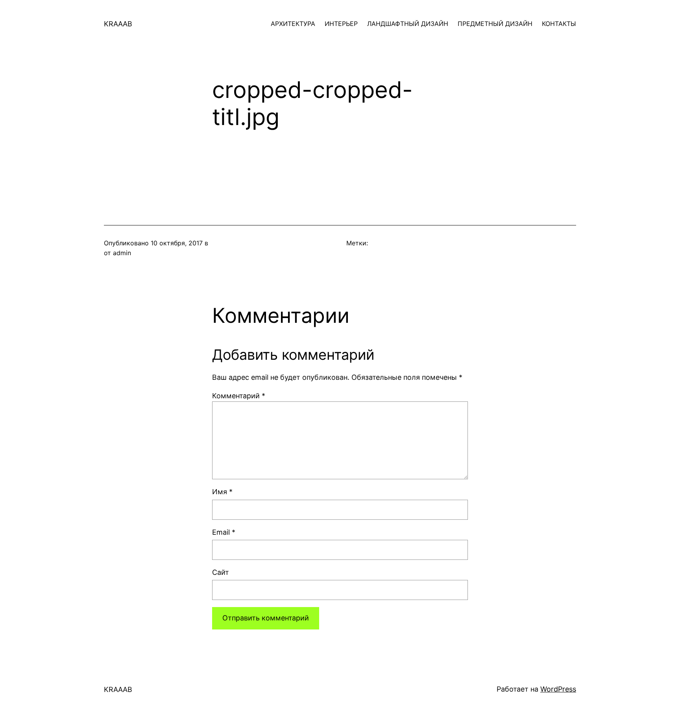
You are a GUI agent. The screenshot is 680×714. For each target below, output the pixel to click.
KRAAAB (118, 24)
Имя (222, 492)
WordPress (558, 689)
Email (223, 532)
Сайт (220, 572)
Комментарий (238, 396)
